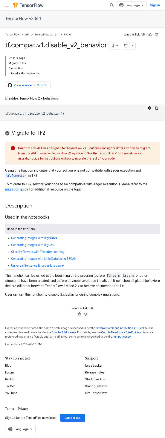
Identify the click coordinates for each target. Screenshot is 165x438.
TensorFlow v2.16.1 (23, 18)
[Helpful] (150, 34)
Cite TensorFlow (96, 393)
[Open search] (112, 5)
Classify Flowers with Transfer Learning (37, 252)
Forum (9, 372)
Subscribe (72, 418)
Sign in (155, 5)
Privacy (23, 408)
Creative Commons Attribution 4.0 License (122, 328)
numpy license (122, 336)
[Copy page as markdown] (126, 45)
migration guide (16, 189)
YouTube (11, 393)
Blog (8, 365)
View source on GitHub (30, 85)
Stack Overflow (95, 379)
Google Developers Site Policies (121, 332)
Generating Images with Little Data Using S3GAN (43, 258)
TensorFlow (12, 34)
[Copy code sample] (156, 108)
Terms (9, 408)
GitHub (9, 379)
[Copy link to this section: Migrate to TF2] (49, 133)
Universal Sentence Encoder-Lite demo (37, 265)
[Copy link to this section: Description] (36, 206)
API (27, 34)
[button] (82, 133)
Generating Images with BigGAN (32, 245)
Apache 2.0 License (64, 332)
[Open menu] (7, 5)
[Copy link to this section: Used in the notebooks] (54, 217)
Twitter (10, 386)
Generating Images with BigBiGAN (34, 238)
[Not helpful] (156, 34)
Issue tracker (93, 365)
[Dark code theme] (149, 108)
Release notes (94, 372)
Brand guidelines (96, 386)
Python (68, 34)
